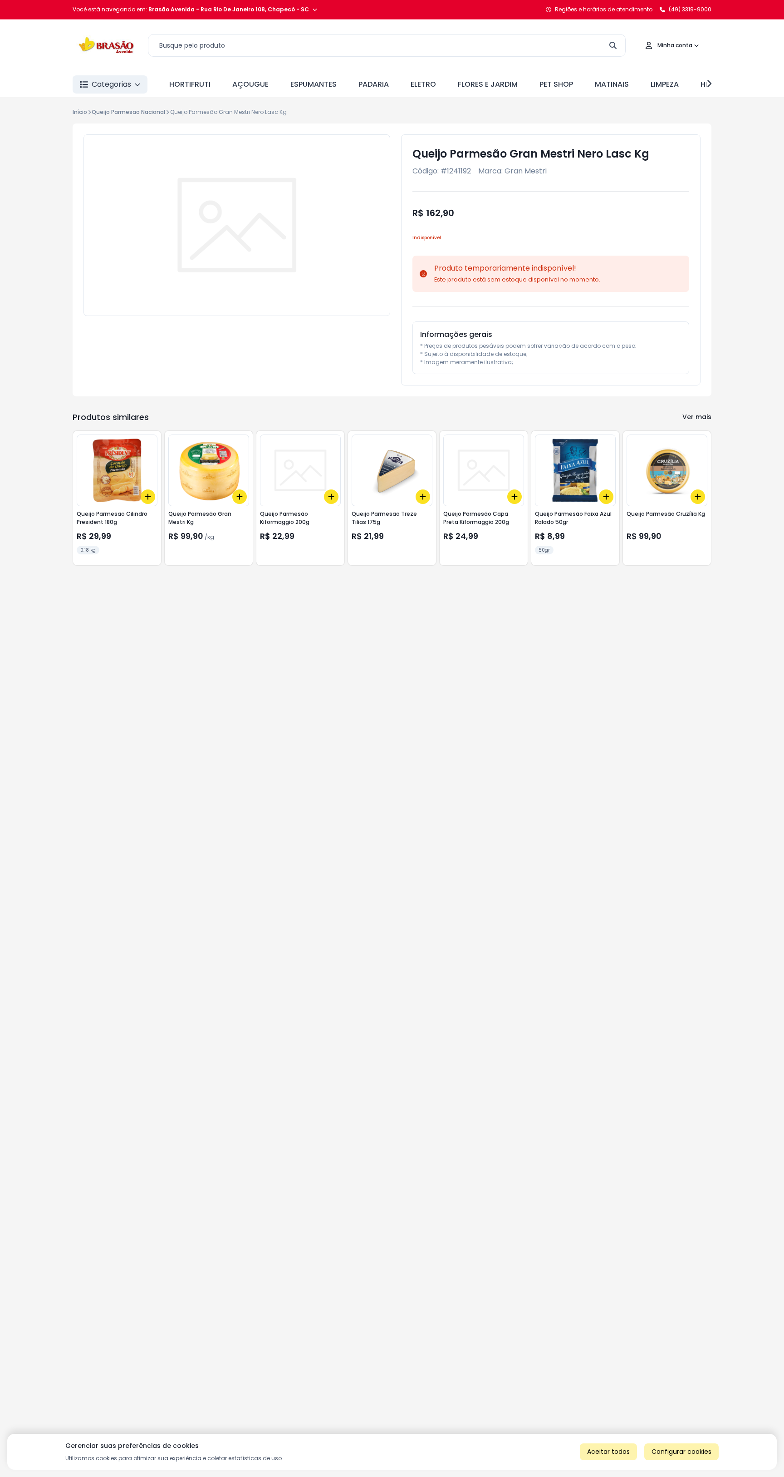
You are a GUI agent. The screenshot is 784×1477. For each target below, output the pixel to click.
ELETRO (423, 84)
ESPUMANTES (313, 84)
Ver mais (696, 416)
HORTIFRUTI (190, 84)
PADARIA (373, 84)
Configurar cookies (681, 1451)
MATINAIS (612, 84)
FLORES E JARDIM (488, 84)
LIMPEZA (665, 84)
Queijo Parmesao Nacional (128, 112)
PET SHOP (556, 84)
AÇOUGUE (250, 84)
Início (80, 112)
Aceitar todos (608, 1451)
